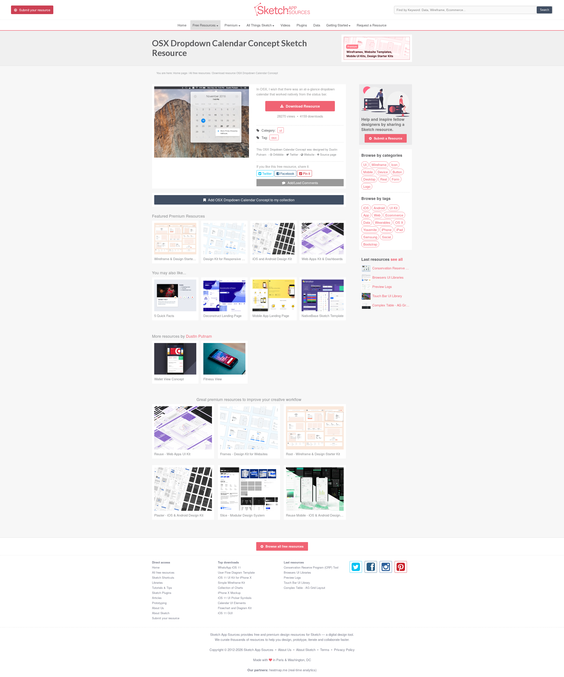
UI (365, 164)
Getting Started (337, 25)
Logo (366, 186)
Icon (394, 164)
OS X (399, 222)
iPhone (386, 229)
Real (383, 179)
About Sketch (160, 613)
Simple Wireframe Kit (231, 582)
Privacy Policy (344, 649)
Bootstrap (370, 244)
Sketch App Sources (258, 649)
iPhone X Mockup (229, 593)
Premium (231, 25)
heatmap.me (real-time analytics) (293, 670)
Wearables (382, 222)
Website (309, 154)
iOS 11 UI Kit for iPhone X (235, 577)
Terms (324, 649)
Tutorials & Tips (162, 588)
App (366, 215)
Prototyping (159, 603)
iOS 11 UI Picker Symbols (235, 598)
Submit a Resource (388, 138)
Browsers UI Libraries (388, 277)
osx (274, 137)
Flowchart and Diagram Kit (235, 608)
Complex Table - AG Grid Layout (395, 305)
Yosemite (370, 229)
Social (386, 237)
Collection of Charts (230, 588)
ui (280, 130)
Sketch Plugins (161, 593)
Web (377, 215)
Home (182, 25)
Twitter (294, 154)
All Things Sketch (260, 25)
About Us (158, 608)
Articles (157, 598)
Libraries (157, 582)
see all (397, 259)
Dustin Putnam (199, 336)
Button (397, 172)
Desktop (369, 179)
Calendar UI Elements (232, 603)
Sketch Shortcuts (163, 577)
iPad (399, 229)
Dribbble (278, 154)
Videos (285, 25)
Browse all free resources (284, 546)
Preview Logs (382, 286)
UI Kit (393, 207)
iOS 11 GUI (225, 613)
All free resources (163, 572)
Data (316, 25)
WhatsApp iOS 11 (229, 567)
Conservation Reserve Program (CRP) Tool (403, 268)
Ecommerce (394, 215)
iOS (366, 207)
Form (395, 179)
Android (379, 207)
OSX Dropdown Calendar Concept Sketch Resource (229, 48)
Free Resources (205, 25)
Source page (328, 154)
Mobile (368, 172)
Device (383, 172)
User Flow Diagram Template (236, 572)
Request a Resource (371, 25)
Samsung (370, 237)
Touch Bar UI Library (387, 295)
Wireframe (378, 164)
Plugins (302, 25)
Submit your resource (165, 618)
